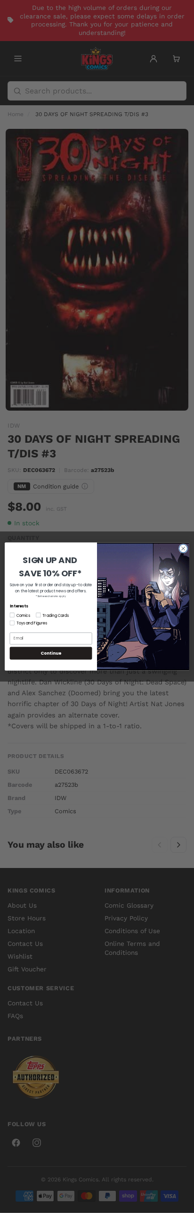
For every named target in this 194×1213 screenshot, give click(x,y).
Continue (50, 653)
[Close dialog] (183, 548)
